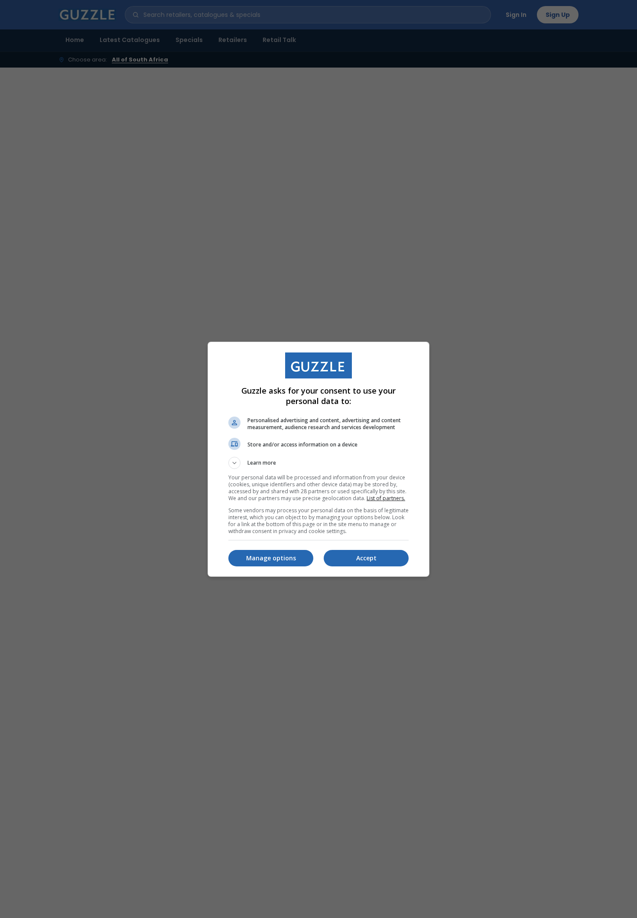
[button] (318, 463)
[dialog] (318, 459)
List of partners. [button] (386, 498)
